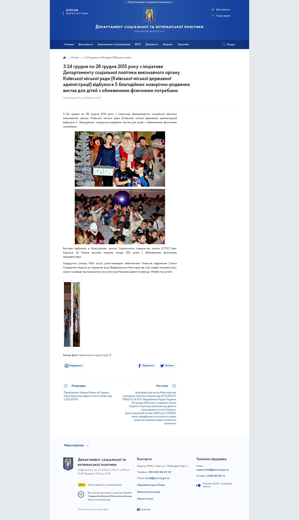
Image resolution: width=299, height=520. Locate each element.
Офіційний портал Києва (151, 485)
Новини (75, 57)
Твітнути (169, 366)
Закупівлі (183, 44)
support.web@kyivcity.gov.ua (212, 470)
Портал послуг (145, 499)
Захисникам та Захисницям (113, 44)
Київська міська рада (148, 492)
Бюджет (168, 44)
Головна (69, 44)
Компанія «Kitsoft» (211, 484)
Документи (85, 44)
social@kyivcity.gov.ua (157, 478)
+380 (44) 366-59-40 (159, 472)
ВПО (138, 44)
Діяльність (151, 44)
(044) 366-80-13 (216, 476)
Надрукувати (75, 366)
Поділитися (148, 366)
